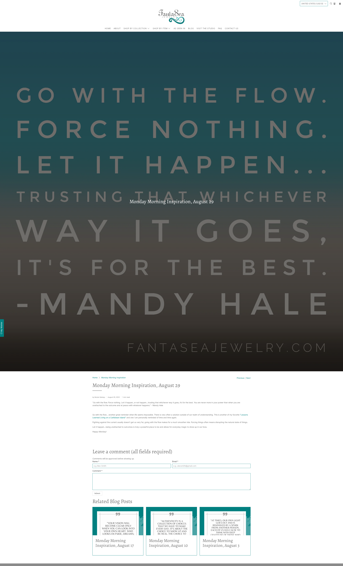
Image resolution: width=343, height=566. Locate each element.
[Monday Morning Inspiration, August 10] (171, 521)
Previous (240, 378)
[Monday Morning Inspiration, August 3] (225, 521)
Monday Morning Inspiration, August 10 (168, 543)
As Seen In (179, 28)
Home (108, 28)
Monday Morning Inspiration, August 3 (221, 543)
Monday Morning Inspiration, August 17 (114, 543)
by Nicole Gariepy (98, 397)
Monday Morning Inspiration (113, 378)
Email (175, 461)
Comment (97, 471)
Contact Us (231, 28)
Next (248, 378)
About (117, 28)
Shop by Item (160, 28)
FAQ (220, 28)
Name (95, 461)
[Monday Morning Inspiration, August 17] (118, 521)
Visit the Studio (206, 28)
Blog (191, 28)
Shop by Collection (135, 28)
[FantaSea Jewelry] (171, 16)
